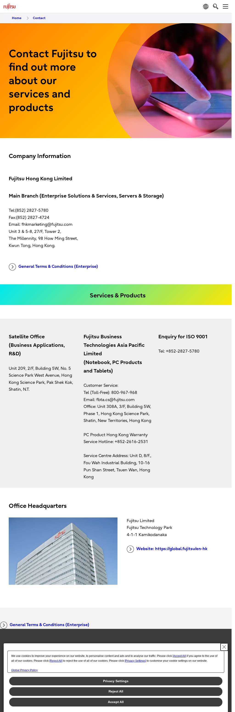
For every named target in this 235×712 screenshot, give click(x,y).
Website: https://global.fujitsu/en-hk (171, 548)
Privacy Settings (116, 681)
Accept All (116, 702)
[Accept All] (179, 656)
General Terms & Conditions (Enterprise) (58, 266)
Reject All (116, 691)
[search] (215, 6)
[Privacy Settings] (135, 660)
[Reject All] (55, 660)
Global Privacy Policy (24, 670)
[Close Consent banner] (224, 647)
